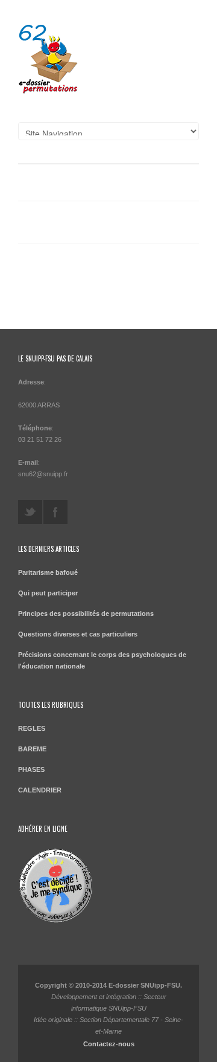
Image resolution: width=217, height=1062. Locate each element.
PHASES (31, 769)
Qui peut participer (48, 593)
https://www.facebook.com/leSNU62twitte (55, 512)
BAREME (32, 749)
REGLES (31, 728)
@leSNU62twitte (30, 512)
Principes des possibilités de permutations (86, 613)
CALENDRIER (39, 790)
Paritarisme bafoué (48, 572)
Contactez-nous (108, 1043)
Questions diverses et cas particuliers (77, 634)
